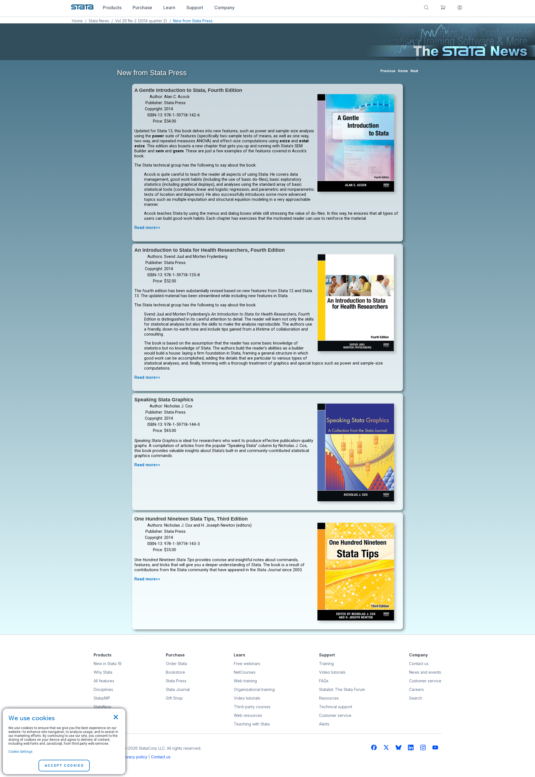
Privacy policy (134, 756)
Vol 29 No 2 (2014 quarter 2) (141, 20)
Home (77, 20)
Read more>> (147, 227)
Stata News (99, 20)
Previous (387, 71)
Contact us (161, 756)
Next (414, 71)
